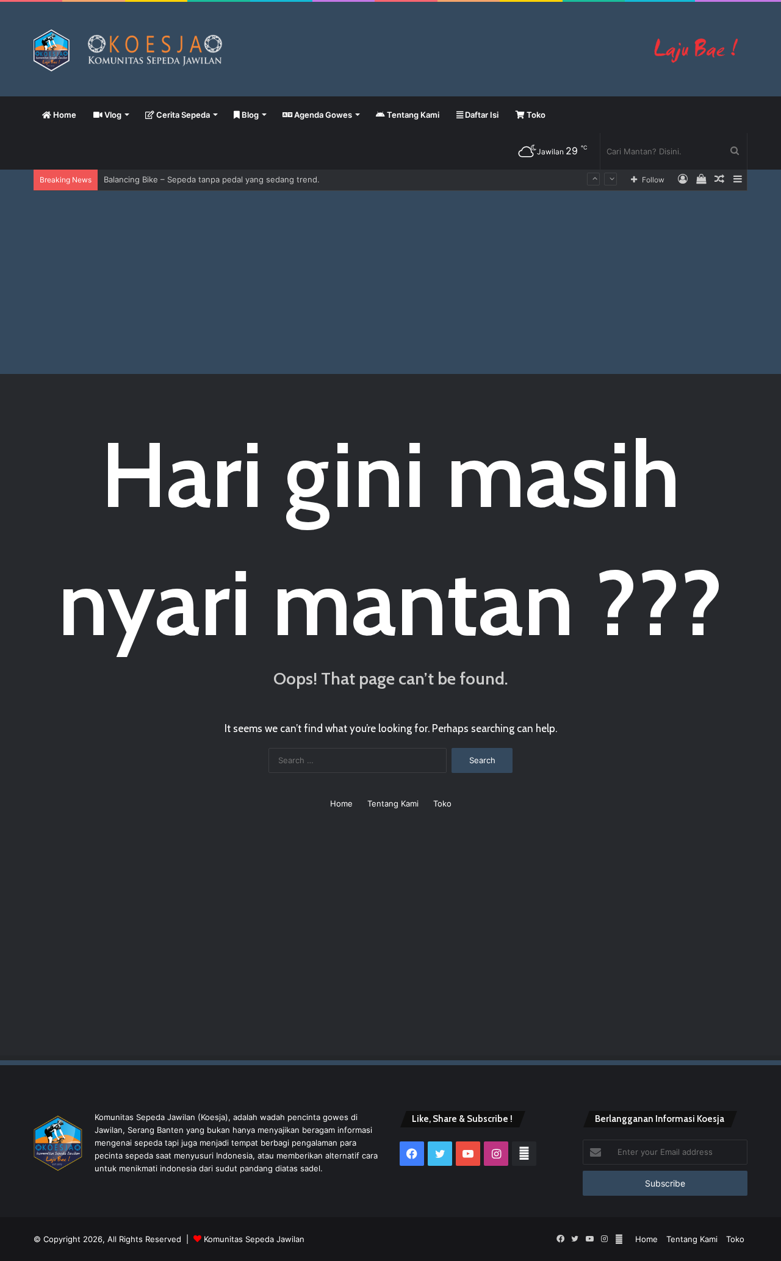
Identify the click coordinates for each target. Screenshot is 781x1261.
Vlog (112, 115)
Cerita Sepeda (182, 115)
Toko (535, 115)
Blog (249, 115)
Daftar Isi (480, 115)
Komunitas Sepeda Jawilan (254, 1239)
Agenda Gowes (322, 115)
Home (63, 115)
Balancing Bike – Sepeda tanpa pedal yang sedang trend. (212, 179)
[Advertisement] (390, 282)
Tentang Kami (412, 115)
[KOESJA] (390, 50)
